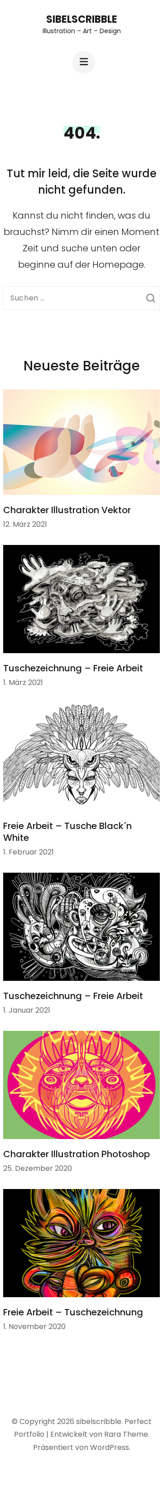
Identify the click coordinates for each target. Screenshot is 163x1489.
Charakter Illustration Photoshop (76, 1154)
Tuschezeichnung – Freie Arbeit (73, 668)
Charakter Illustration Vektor (67, 510)
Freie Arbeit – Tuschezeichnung (73, 1312)
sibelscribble (81, 19)
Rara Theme (126, 1434)
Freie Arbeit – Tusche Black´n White (67, 831)
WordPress (109, 1447)
